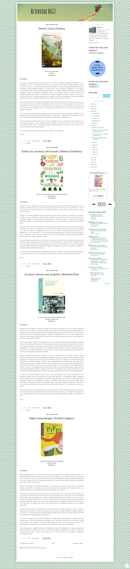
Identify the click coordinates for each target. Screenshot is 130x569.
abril (93, 147)
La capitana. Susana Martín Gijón (99, 268)
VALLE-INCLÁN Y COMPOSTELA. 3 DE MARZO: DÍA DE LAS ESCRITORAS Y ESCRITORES (100, 261)
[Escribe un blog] (45, 141)
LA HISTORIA (94, 280)
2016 (92, 160)
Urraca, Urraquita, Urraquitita (97, 189)
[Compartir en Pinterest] (50, 141)
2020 (92, 106)
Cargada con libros (96, 215)
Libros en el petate (96, 267)
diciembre (95, 113)
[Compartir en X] (47, 141)
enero (94, 154)
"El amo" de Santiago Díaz (97, 254)
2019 (92, 109)
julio (93, 125)
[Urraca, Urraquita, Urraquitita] (98, 187)
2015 (92, 162)
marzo (94, 149)
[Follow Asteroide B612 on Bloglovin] (96, 53)
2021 (92, 104)
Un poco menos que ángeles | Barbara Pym (100, 134)
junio (93, 142)
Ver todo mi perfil (93, 42)
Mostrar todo (107, 283)
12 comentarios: (36, 407)
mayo (94, 144)
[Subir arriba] (127, 566)
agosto (94, 123)
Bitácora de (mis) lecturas (98, 229)
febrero (94, 152)
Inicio (53, 543)
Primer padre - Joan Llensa (98, 274)
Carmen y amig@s (96, 258)
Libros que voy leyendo (98, 245)
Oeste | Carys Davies (98, 127)
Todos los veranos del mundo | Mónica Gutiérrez (100, 130)
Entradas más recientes (27, 543)
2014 (92, 164)
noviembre (95, 115)
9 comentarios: (36, 538)
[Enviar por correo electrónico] (44, 141)
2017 (92, 157)
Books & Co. (94, 236)
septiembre (95, 120)
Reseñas (28, 143)
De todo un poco (96, 278)
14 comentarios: (36, 263)
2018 (92, 111)
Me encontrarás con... (98, 173)
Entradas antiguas (78, 543)
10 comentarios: (36, 141)
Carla (100, 27)
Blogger (71, 557)
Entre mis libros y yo (97, 273)
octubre (94, 118)
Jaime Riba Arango (94, 190)
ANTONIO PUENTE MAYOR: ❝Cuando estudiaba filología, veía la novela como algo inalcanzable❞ (99, 239)
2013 (92, 167)
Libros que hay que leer (98, 252)
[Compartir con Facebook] (49, 141)
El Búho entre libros (97, 222)
